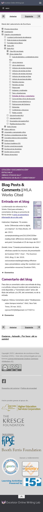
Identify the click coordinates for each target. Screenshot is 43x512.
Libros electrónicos (18, 65)
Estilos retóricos (10, 130)
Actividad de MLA (15, 118)
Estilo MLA (10, 49)
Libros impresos (17, 63)
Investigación (9, 32)
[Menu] (40, 3)
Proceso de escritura (11, 29)
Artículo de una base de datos (22, 79)
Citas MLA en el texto (16, 51)
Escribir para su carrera (12, 152)
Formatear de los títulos (15, 43)
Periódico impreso (18, 82)
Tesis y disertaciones (19, 93)
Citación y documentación (13, 35)
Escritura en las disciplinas (13, 149)
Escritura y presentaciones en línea (16, 135)
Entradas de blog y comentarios (23, 96)
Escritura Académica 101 (13, 143)
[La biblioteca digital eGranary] (30, 476)
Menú (7, 8)
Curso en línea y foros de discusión (23, 99)
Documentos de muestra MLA (19, 121)
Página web (16, 88)
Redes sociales (17, 113)
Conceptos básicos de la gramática (16, 138)
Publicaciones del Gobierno (21, 104)
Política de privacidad (29, 388)
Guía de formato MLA (16, 116)
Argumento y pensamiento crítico (15, 132)
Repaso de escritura (11, 155)
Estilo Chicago (11, 127)
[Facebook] (4, 382)
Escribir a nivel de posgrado (14, 146)
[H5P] (21, 486)
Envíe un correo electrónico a (21, 102)
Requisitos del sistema (10, 388)
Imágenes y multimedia (19, 90)
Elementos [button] (9, 272)
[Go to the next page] (39, 327)
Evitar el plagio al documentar (16, 40)
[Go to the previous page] (3, 327)
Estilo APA (10, 46)
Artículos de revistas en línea (21, 71)
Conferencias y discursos (20, 110)
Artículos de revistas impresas (22, 68)
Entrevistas (15, 107)
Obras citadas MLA (16, 54)
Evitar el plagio (9, 141)
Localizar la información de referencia (19, 37)
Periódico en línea (18, 85)
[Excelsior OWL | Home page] (16, 3)
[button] (3, 29)
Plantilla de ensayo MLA (17, 124)
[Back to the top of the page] (21, 496)
